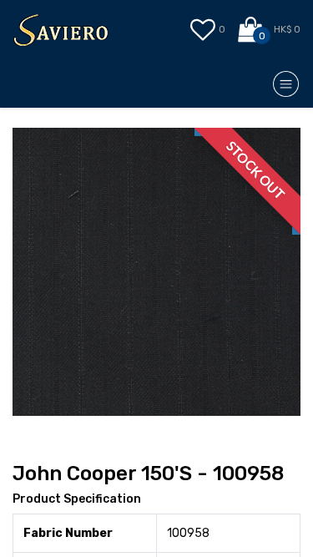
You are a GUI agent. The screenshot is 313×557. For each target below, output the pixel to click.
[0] (252, 30)
